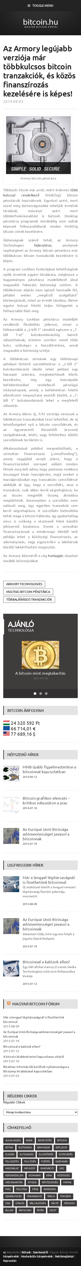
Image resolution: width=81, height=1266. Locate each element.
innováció (47, 1168)
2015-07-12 (30, 983)
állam (9, 1210)
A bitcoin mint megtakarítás (40, 673)
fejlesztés (12, 1161)
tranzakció (34, 1196)
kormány (35, 1175)
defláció (61, 1147)
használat (12, 1168)
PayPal (67, 1182)
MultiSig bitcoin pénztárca (28, 592)
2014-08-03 (13, 101)
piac (8, 1189)
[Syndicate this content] (9, 1004)
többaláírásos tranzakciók (29, 599)
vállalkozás (38, 1203)
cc (4, 1252)
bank (29, 1140)
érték (40, 1210)
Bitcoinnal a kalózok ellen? (46, 962)
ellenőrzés (46, 1154)
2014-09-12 (30, 776)
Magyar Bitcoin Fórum (36, 1004)
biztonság (25, 1147)
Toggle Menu (42, 5)
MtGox (32, 1182)
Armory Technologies (24, 584)
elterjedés (66, 1154)
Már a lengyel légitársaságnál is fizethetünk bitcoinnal (49, 879)
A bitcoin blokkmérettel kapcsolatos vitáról (33, 1056)
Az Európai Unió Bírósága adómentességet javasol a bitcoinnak (46, 834)
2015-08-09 (30, 903)
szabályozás (13, 1196)
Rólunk (26, 1252)
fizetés (45, 1161)
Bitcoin (62, 1140)
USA (7, 1203)
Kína (49, 1175)
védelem (69, 1203)
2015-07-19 (30, 843)
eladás (9, 1154)
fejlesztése (43, 245)
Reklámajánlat (64, 1256)
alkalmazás (13, 1140)
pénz (35, 1189)
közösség (63, 1175)
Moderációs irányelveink (37, 1256)
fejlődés (30, 1161)
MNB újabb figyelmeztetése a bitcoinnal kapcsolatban (49, 769)
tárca (51, 1196)
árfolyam (25, 1210)
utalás (20, 1203)
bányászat (43, 1147)
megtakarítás (13, 1182)
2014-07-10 (30, 808)
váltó (55, 1203)
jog (61, 1168)
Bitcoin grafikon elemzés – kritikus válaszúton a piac (46, 800)
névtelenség (50, 1182)
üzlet (53, 1210)
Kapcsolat (9, 1260)
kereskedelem (14, 1175)
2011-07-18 (40, 678)
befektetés (45, 1140)
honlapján (55, 556)
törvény (65, 1196)
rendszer (50, 1189)
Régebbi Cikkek (14, 1102)
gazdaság (62, 1161)
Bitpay (9, 1147)
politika (21, 1189)
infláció (29, 1168)
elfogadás (26, 1154)
